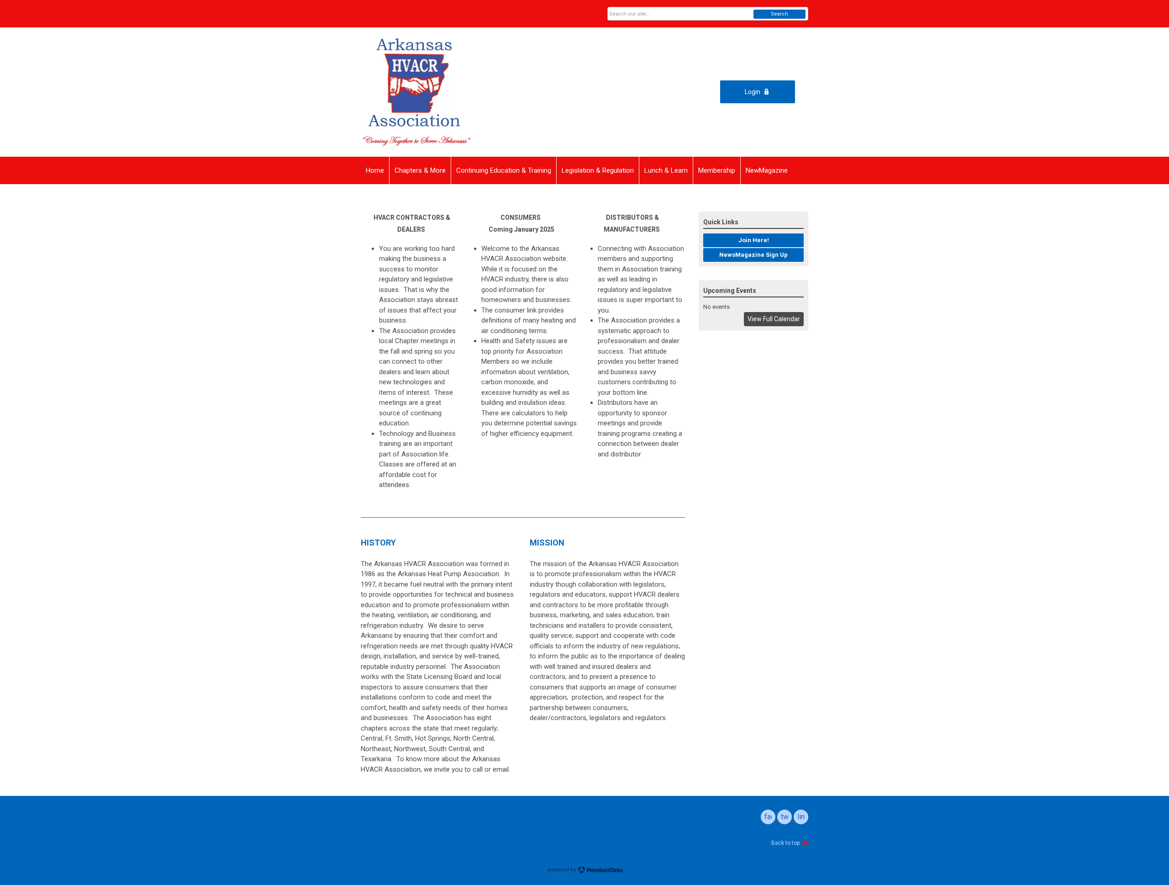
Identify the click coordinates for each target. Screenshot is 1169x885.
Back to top (786, 843)
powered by (562, 870)
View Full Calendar (774, 319)
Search (779, 14)
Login (752, 91)
